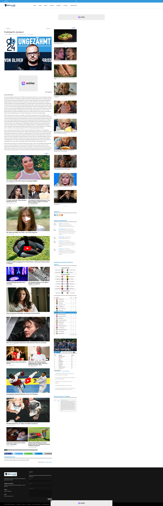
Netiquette (18, 504)
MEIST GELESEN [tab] (57, 371)
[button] (8, 454)
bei (66, 225)
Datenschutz (29, 504)
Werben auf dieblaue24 (36, 504)
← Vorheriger (7, 28)
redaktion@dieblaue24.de (8, 496)
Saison (40, 5)
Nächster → (49, 28)
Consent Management (45, 504)
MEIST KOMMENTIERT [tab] (66, 371)
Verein (45, 5)
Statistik (52, 5)
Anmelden (6, 1)
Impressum (23, 504)
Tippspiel (65, 5)
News (35, 5)
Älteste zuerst (49, 462)
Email (30, 483)
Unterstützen (73, 5)
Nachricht (31, 488)
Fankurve (58, 5)
